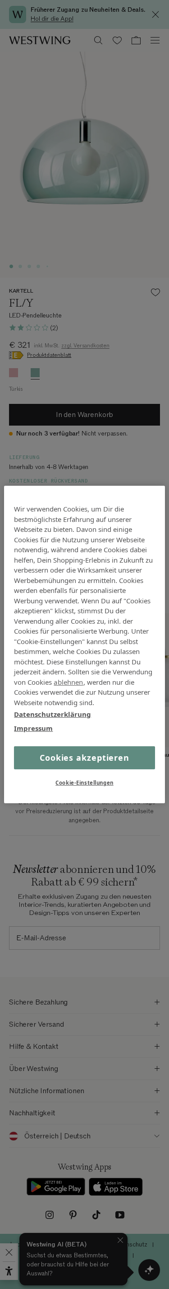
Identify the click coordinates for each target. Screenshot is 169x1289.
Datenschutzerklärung (52, 714)
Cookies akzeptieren (84, 757)
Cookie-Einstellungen (84, 782)
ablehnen (68, 681)
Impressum (33, 727)
